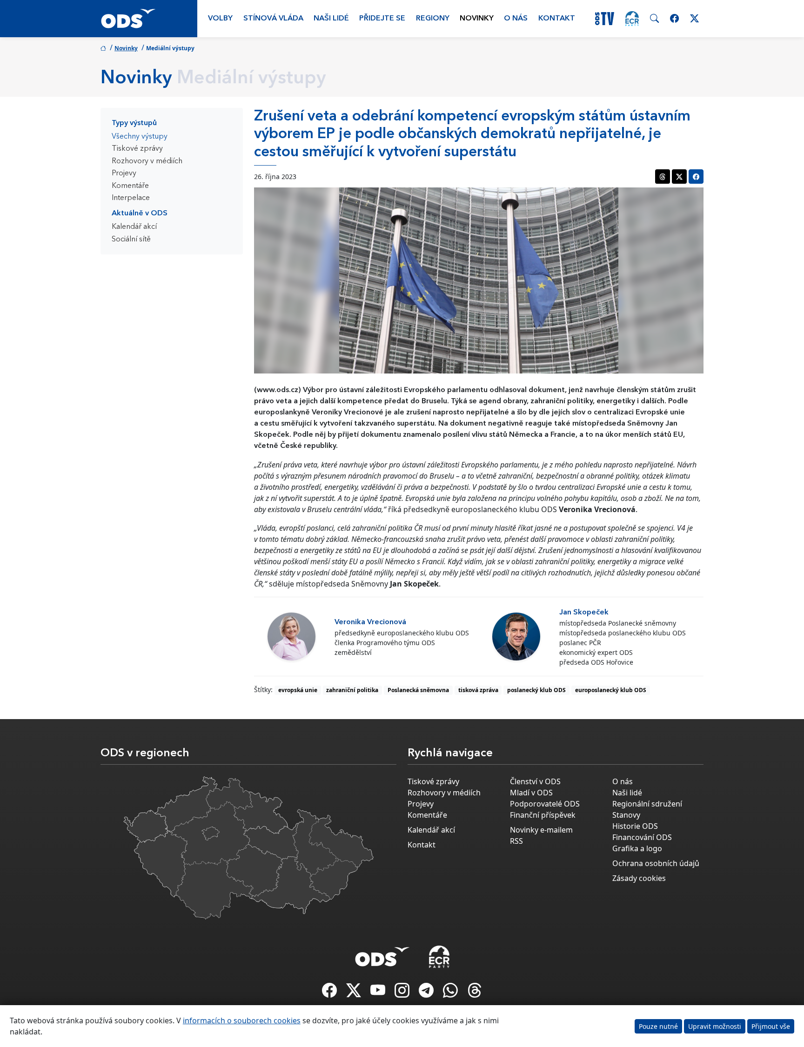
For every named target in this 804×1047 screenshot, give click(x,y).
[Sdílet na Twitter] (679, 176)
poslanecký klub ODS (536, 690)
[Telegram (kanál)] (427, 993)
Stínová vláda (273, 18)
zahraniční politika (352, 690)
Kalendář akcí (134, 227)
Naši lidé (331, 18)
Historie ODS (635, 826)
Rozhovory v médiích (147, 161)
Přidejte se (382, 18)
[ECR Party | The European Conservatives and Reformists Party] (632, 18)
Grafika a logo (637, 848)
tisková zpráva (478, 690)
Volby (220, 18)
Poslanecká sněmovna (418, 690)
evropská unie (297, 690)
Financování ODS (642, 837)
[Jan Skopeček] (516, 636)
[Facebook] (330, 993)
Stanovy (626, 815)
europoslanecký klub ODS (610, 690)
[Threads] (474, 993)
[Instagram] (403, 993)
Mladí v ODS (531, 792)
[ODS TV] (378, 993)
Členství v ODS (535, 781)
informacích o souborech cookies (242, 1020)
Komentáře (130, 186)
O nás (516, 18)
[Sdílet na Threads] (662, 176)
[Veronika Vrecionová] (291, 636)
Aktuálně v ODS (140, 213)
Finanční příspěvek (543, 815)
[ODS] (382, 954)
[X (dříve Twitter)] (354, 993)
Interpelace (131, 198)
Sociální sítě (131, 239)
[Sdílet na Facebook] (696, 176)
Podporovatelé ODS (545, 804)
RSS (516, 841)
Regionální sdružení (647, 804)
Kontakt (556, 18)
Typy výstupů (134, 123)
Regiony (432, 18)
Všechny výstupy (140, 136)
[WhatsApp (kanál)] (451, 993)
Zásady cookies (639, 878)
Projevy (124, 173)
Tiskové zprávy (137, 149)
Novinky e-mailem (541, 830)
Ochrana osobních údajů (655, 863)
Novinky (477, 18)
